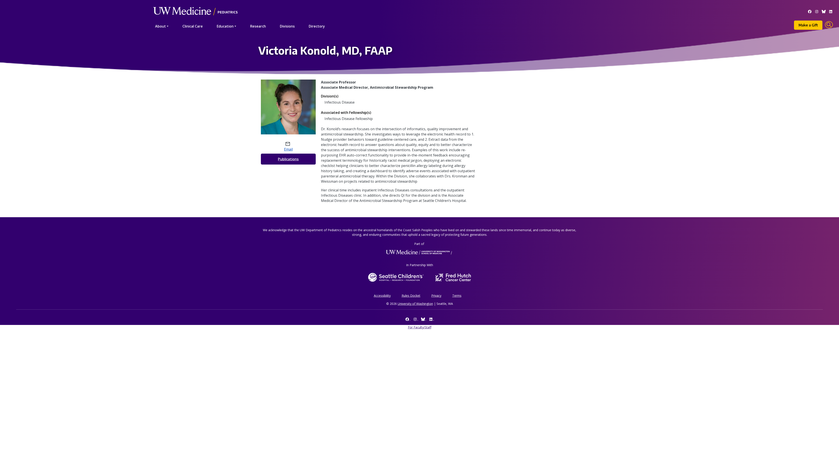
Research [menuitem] (258, 26)
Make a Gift (808, 25)
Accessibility (382, 295)
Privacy (436, 295)
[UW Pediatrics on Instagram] (817, 11)
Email (288, 149)
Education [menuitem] (225, 26)
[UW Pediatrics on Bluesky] (824, 11)
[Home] (195, 5)
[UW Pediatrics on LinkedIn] (831, 11)
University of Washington (415, 304)
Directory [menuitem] (317, 26)
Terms (456, 295)
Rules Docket (411, 295)
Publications (288, 159)
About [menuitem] (160, 26)
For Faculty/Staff (419, 327)
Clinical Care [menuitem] (192, 26)
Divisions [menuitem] (287, 26)
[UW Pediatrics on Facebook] (810, 11)
